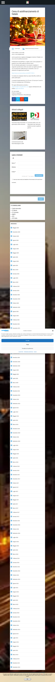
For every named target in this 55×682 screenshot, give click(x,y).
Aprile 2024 (15, 265)
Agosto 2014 (16, 633)
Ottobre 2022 (16, 303)
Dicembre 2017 (16, 474)
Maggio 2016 (16, 546)
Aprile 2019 (15, 420)
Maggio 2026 (16, 227)
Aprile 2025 (15, 257)
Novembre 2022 (16, 299)
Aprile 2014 (15, 650)
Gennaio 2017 (16, 516)
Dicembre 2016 (16, 520)
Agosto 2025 (16, 240)
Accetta (27, 340)
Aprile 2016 (15, 550)
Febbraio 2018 (16, 466)
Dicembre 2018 (16, 428)
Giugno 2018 (16, 449)
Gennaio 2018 (16, 470)
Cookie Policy (21, 351)
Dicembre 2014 (16, 617)
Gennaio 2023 (16, 290)
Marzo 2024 (15, 269)
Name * (14, 163)
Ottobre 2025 (16, 236)
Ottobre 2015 (16, 575)
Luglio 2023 (15, 278)
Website (14, 167)
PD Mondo (14, 210)
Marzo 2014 (15, 654)
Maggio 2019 (16, 416)
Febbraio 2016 (16, 558)
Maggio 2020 (16, 374)
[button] (53, 330)
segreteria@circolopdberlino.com (20, 86)
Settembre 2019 (16, 403)
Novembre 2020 (16, 361)
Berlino (26, 48)
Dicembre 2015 (16, 566)
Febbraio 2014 (16, 658)
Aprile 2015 (15, 600)
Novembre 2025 (16, 232)
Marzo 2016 (15, 554)
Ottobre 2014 (16, 625)
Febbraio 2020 (16, 386)
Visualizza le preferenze (27, 348)
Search (40, 199)
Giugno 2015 (16, 592)
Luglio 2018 (15, 445)
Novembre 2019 (16, 395)
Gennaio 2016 (16, 562)
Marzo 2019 (15, 424)
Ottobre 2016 (16, 529)
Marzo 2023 (15, 282)
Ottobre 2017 (16, 483)
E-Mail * (14, 171)
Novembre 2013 (16, 667)
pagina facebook (19, 88)
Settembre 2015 (16, 579)
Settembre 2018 (16, 441)
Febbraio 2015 (16, 608)
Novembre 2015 (16, 571)
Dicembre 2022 (16, 294)
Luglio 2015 (15, 587)
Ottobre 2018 (16, 437)
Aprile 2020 (15, 378)
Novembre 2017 (16, 479)
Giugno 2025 (16, 248)
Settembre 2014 (16, 629)
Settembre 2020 (16, 366)
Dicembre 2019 (16, 391)
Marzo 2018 (15, 462)
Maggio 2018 (16, 453)
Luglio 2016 (15, 537)
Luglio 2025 (15, 244)
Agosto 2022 (16, 311)
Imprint (35, 351)
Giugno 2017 (16, 495)
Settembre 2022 (16, 307)
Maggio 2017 (16, 499)
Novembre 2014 (16, 621)
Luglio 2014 (15, 638)
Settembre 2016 (16, 533)
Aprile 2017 (15, 504)
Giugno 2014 (16, 642)
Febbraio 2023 (16, 286)
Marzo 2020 (15, 382)
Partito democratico (16, 208)
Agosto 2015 (16, 583)
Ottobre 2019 (16, 399)
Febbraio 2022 (16, 320)
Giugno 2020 (16, 370)
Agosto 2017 (16, 487)
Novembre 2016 (16, 525)
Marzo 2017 (15, 508)
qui (42, 674)
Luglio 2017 (15, 491)
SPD (13, 216)
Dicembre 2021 (16, 324)
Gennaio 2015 (16, 612)
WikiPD (14, 214)
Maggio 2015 (16, 596)
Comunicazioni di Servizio (33, 48)
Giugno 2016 (16, 541)
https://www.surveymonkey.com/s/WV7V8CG (23, 73)
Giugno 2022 (16, 315)
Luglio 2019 (15, 412)
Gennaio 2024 (16, 274)
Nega (27, 344)
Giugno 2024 (16, 261)
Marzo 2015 (15, 604)
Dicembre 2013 (16, 663)
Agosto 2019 (16, 407)
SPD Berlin (14, 218)
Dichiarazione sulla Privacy (28, 351)
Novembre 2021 (16, 328)
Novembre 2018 (16, 433)
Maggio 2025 (16, 253)
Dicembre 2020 (16, 357)
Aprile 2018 (15, 458)
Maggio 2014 (16, 646)
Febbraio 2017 (16, 512)
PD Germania (15, 212)
